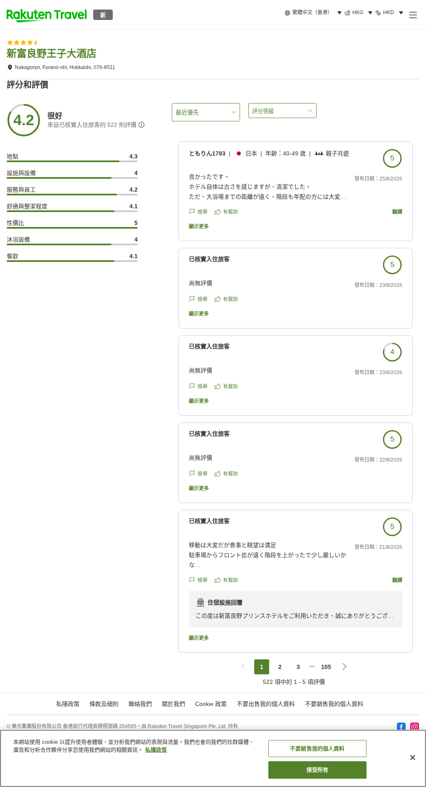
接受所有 (318, 770)
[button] (47, 14)
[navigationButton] (243, 666)
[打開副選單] (412, 14)
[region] (213, 758)
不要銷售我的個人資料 (334, 704)
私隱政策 (156, 750)
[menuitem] (314, 13)
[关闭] (413, 757)
